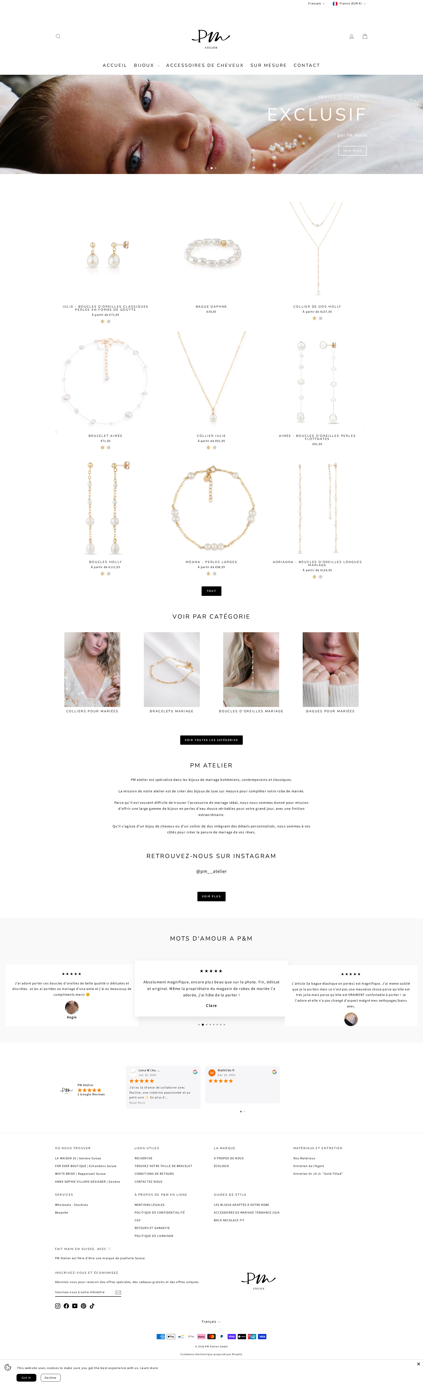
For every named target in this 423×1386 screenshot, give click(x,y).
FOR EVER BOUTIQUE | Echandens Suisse (86, 1166)
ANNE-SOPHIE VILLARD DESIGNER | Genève (87, 1182)
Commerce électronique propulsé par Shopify (211, 1354)
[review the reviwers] (195, 1073)
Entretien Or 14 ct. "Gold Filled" (318, 1174)
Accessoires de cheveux (205, 65)
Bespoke (61, 1212)
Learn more (149, 1368)
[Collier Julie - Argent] (214, 447)
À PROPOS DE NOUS (229, 1158)
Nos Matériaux (304, 1158)
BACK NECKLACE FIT (229, 1220)
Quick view (106, 298)
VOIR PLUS (211, 896)
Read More (137, 1103)
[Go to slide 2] (244, 1111)
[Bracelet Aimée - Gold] (102, 447)
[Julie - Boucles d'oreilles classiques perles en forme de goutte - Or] (102, 321)
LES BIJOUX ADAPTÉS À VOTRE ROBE (241, 1205)
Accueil (115, 65)
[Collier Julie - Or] (208, 447)
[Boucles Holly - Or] (102, 574)
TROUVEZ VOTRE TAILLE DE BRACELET (163, 1166)
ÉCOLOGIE (221, 1166)
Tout (211, 591)
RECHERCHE (144, 1158)
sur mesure (268, 65)
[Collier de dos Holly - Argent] (320, 318)
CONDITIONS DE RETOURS (154, 1174)
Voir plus (352, 151)
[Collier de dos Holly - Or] (314, 318)
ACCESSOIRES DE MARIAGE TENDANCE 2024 (247, 1212)
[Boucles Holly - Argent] (108, 574)
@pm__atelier (211, 871)
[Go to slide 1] (241, 1111)
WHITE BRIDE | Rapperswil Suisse (80, 1174)
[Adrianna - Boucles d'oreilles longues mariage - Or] (314, 577)
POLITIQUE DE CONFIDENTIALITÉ (160, 1212)
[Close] (418, 1364)
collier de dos (201, 826)
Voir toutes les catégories (211, 740)
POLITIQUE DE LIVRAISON (154, 1236)
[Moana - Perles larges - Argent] (214, 574)
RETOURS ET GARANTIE (152, 1228)
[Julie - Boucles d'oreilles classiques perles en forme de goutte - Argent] (108, 321)
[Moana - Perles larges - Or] (208, 574)
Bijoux (145, 65)
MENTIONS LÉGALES (150, 1205)
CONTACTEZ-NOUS (149, 1182)
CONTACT (307, 65)
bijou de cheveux (159, 826)
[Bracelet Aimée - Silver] (108, 447)
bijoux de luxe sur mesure (216, 791)
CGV (138, 1220)
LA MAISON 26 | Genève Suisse (78, 1158)
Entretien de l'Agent (309, 1166)
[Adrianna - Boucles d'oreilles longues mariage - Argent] (320, 577)
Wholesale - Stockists (71, 1205)
